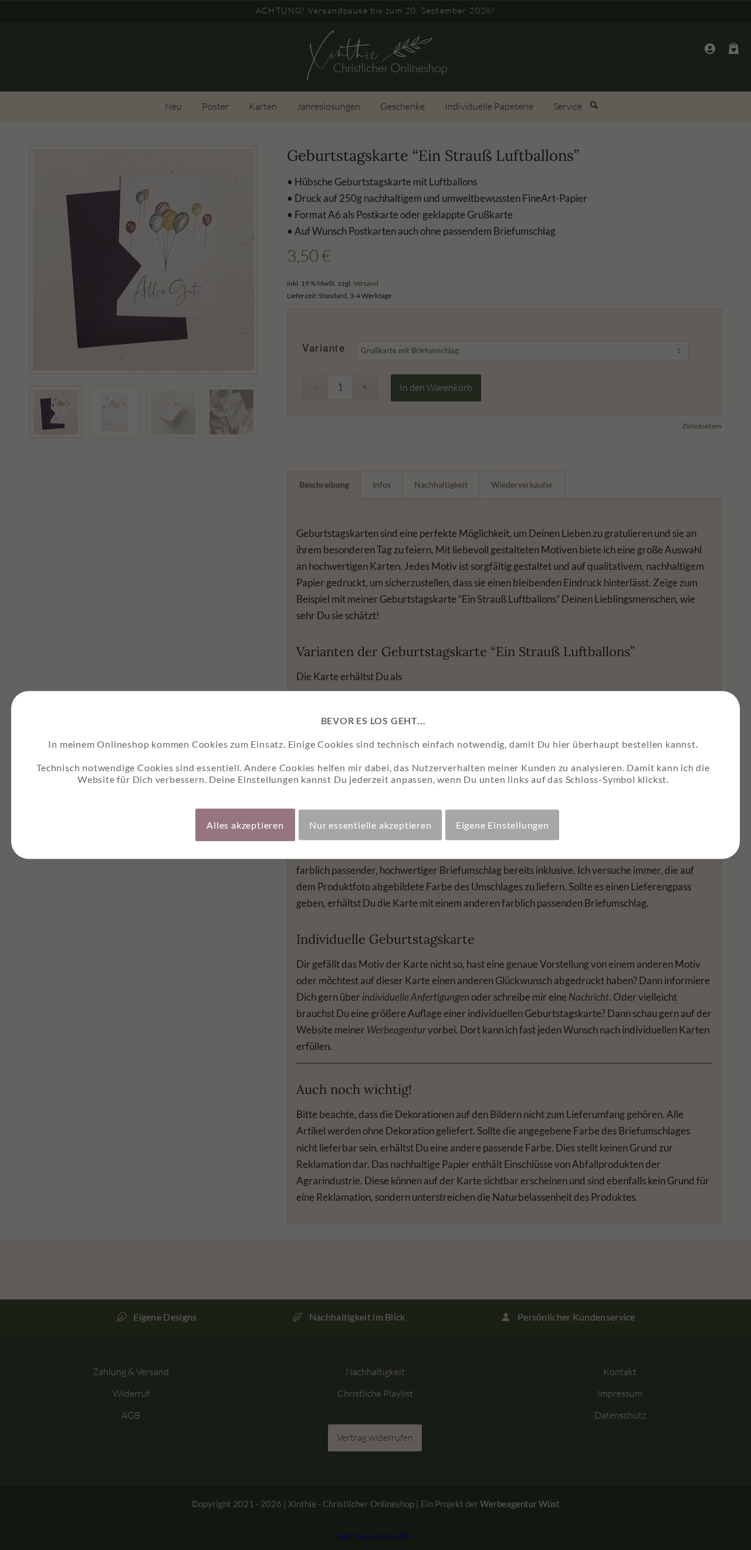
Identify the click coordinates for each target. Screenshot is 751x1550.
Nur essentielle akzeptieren (370, 824)
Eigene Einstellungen (502, 824)
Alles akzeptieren (245, 824)
